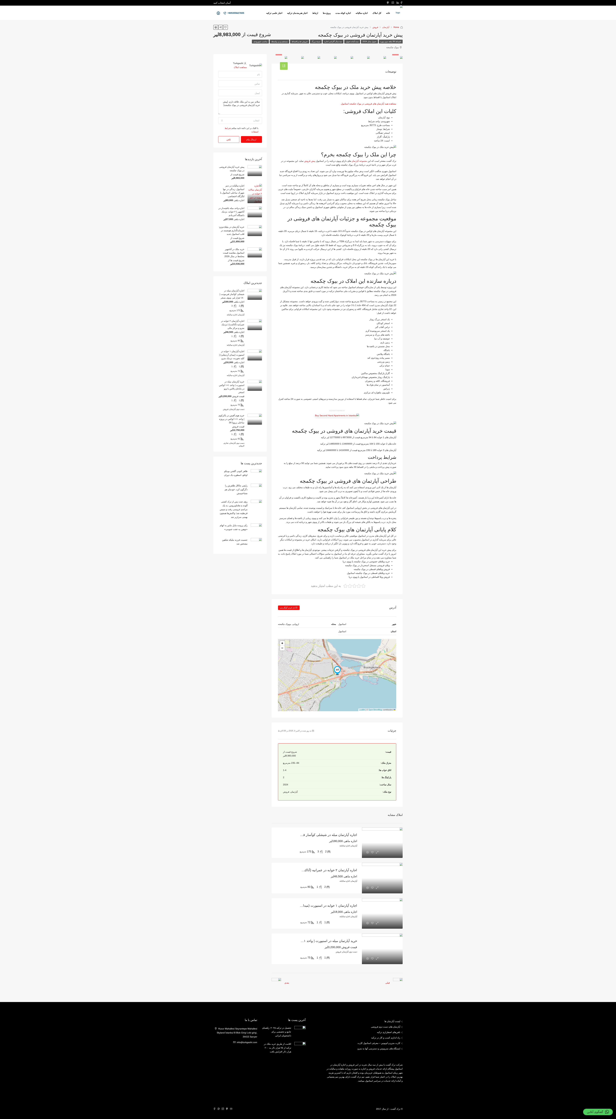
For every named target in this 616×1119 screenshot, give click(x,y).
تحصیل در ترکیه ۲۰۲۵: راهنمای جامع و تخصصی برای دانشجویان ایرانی (276, 1032)
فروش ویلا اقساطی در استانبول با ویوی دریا (369, 577)
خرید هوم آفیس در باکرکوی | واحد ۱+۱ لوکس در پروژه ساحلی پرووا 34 (231, 419)
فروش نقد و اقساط (300, 41)
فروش (375, 27)
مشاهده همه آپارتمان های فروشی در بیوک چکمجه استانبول (368, 103)
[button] (337, 670)
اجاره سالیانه (362, 13)
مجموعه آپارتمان (359, 161)
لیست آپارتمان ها (392, 1021)
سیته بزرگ (316, 41)
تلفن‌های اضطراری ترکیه (388, 1032)
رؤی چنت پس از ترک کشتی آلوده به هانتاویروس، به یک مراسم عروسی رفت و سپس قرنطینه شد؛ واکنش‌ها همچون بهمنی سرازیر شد (234, 509)
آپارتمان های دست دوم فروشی (385, 1026)
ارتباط (315, 13)
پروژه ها (327, 13)
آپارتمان (385, 27)
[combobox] (240, 120)
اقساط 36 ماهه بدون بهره (390, 41)
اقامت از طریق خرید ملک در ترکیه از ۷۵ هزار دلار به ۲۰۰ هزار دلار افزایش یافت (277, 1048)
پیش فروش (309, 161)
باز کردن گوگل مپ (287, 608)
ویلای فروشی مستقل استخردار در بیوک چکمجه (367, 565)
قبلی (387, 982)
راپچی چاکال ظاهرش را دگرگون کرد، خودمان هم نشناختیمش (236, 489)
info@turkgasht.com (247, 1042)
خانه (388, 13)
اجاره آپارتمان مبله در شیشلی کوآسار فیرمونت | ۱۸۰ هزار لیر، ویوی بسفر (307, 835)
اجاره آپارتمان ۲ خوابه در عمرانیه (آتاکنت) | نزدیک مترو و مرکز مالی (311, 870)
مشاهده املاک (240, 67)
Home (396, 27)
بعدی (286, 982)
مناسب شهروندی (260, 41)
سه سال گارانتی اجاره (333, 41)
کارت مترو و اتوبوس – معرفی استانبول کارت (379, 1043)
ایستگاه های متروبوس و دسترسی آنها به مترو (379, 1048)
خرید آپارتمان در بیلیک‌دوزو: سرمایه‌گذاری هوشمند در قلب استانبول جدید (231, 230)
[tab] (284, 66)
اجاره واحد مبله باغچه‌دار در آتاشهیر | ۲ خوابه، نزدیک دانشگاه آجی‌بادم (231, 211)
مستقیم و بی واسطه (279, 41)
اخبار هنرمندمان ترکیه (297, 13)
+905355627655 (235, 13)
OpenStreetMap (375, 710)
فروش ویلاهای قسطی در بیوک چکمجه (372, 569)
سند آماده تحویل (352, 41)
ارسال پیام (251, 139)
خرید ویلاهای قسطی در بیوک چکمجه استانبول (368, 573)
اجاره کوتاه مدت (343, 13)
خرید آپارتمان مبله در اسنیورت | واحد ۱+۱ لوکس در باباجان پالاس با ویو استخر (304, 941)
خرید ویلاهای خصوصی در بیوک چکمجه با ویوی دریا (366, 561)
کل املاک (376, 13)
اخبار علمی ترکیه (274, 13)
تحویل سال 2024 (369, 41)
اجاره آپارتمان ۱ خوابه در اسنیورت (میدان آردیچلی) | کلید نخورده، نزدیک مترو (304, 905)
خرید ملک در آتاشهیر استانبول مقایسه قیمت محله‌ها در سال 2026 (233, 253)
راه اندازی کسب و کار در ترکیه (385, 1037)
